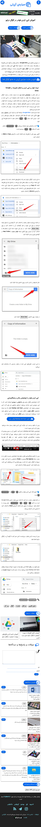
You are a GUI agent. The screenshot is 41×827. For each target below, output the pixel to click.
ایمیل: (38, 671)
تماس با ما (30, 814)
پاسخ (3, 687)
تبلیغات (37, 814)
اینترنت (18, 606)
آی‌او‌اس (16, 804)
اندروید (31, 804)
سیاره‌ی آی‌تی (17, 4)
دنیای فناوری (32, 606)
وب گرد (6, 606)
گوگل (12, 606)
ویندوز (22, 804)
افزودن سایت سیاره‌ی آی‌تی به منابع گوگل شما (19, 79)
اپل (27, 804)
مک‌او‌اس (10, 804)
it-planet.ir (7, 797)
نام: (39, 667)
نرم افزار (24, 606)
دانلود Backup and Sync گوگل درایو (19, 419)
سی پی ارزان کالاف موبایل (32, 790)
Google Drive (26, 113)
